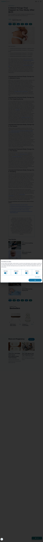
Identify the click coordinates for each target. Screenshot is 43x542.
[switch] (16, 273)
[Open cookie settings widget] (2, 539)
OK (35, 280)
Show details (37, 276)
